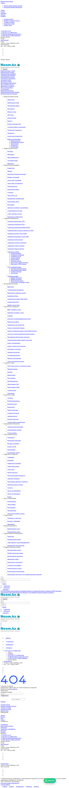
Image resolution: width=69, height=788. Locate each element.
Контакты (3, 730)
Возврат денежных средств (12, 20)
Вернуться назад (5, 689)
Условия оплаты (8, 19)
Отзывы (3, 732)
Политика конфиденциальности (10, 783)
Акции (3, 715)
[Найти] (4, 582)
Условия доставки (9, 22)
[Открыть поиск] (2, 621)
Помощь (3, 701)
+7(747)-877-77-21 (6, 31)
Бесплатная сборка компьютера (13, 7)
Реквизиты (4, 727)
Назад (10, 652)
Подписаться (4, 695)
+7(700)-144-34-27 (10, 35)
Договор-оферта (5, 784)
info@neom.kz (5, 40)
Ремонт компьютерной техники (13, 6)
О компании (4, 724)
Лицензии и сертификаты (8, 729)
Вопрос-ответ (8, 25)
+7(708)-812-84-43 (11, 34)
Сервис (3, 720)
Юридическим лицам (7, 726)
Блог (2, 718)
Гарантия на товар (9, 23)
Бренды (3, 717)
